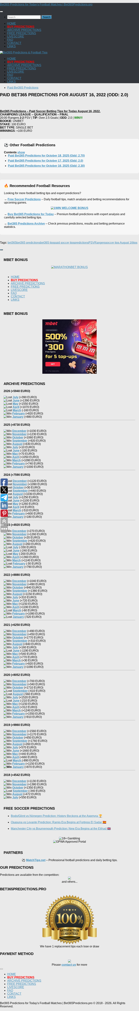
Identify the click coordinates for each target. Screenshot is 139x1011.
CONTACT (14, 43)
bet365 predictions (28, 242)
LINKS (11, 46)
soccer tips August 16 (119, 242)
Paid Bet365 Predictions (22, 87)
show (21, 152)
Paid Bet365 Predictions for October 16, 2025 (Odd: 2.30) (46, 165)
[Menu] (1, 11)
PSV (91, 242)
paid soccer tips (64, 242)
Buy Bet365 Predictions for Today (31, 214)
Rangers (100, 242)
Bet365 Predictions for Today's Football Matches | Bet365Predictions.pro (46, 4)
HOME (11, 23)
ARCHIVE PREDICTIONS (24, 30)
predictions (81, 242)
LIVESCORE (15, 36)
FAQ (10, 39)
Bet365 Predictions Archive (26, 223)
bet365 (12, 242)
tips (135, 242)
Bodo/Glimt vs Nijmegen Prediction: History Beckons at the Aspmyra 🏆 (56, 815)
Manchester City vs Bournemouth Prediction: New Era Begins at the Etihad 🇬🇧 (61, 828)
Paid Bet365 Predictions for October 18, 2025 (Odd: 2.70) (46, 155)
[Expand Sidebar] (1, 249)
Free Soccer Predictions (24, 199)
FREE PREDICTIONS (21, 33)
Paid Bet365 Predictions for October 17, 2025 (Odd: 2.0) (45, 160)
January (18, 766)
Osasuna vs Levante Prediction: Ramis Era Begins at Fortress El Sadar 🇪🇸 (58, 822)
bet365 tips (47, 242)
